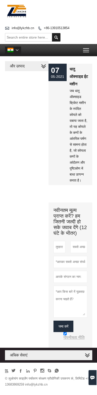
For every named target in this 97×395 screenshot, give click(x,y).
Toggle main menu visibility (86, 50)
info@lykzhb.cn (23, 28)
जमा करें (63, 326)
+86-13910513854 (56, 28)
